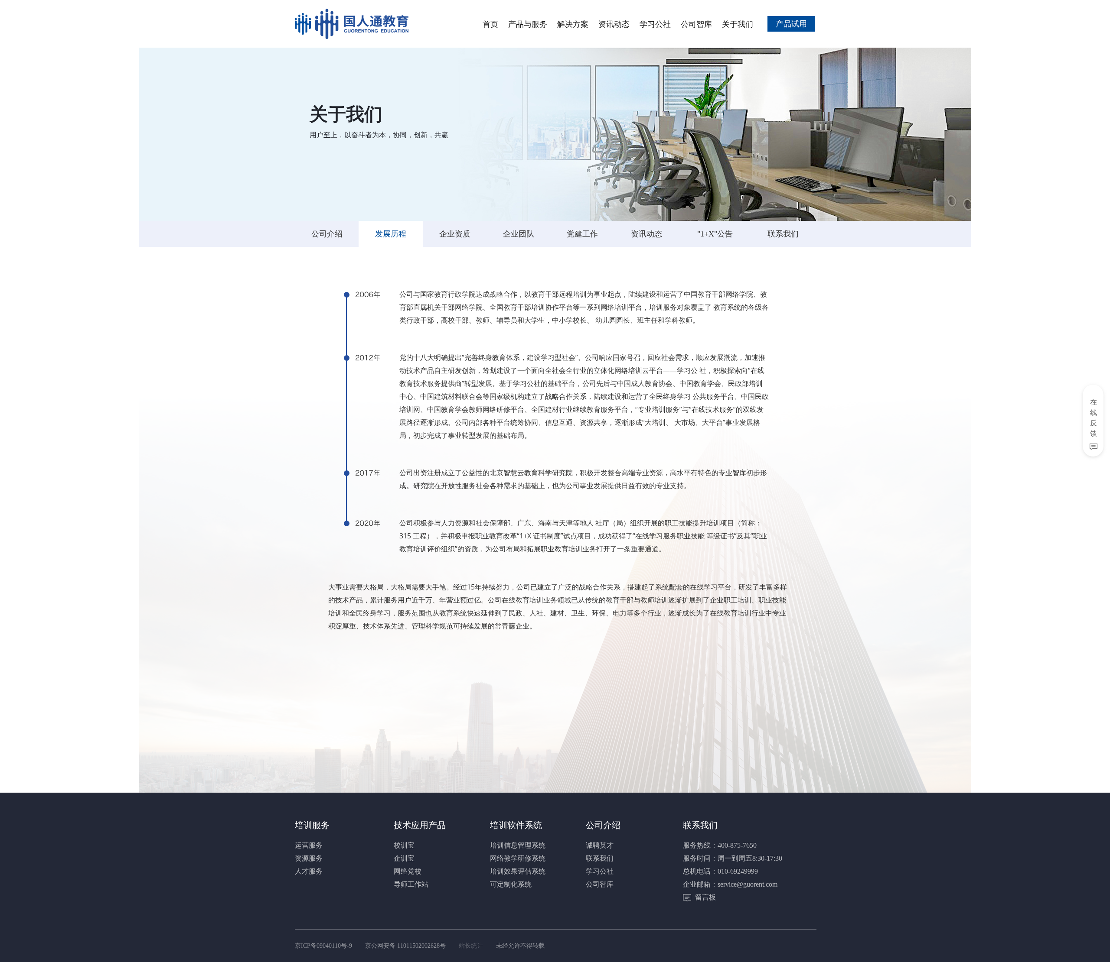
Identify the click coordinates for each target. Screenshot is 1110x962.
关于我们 (737, 24)
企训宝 (404, 858)
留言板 (704, 897)
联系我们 (783, 234)
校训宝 (404, 845)
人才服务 (309, 871)
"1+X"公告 (715, 234)
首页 (490, 24)
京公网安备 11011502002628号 (405, 946)
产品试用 (791, 23)
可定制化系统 (511, 884)
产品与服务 (527, 24)
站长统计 (471, 946)
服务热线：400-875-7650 (720, 845)
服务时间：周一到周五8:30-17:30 (732, 858)
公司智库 (696, 24)
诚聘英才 (600, 845)
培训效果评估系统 (517, 871)
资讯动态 (614, 24)
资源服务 (309, 858)
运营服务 (309, 845)
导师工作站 (411, 884)
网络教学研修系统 (517, 858)
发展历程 (390, 234)
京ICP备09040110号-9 (323, 946)
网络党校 (407, 871)
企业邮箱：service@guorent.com (730, 884)
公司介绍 (327, 234)
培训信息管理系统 (517, 845)
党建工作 (582, 234)
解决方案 (572, 24)
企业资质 (454, 234)
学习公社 (655, 24)
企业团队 (518, 234)
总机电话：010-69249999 (720, 871)
